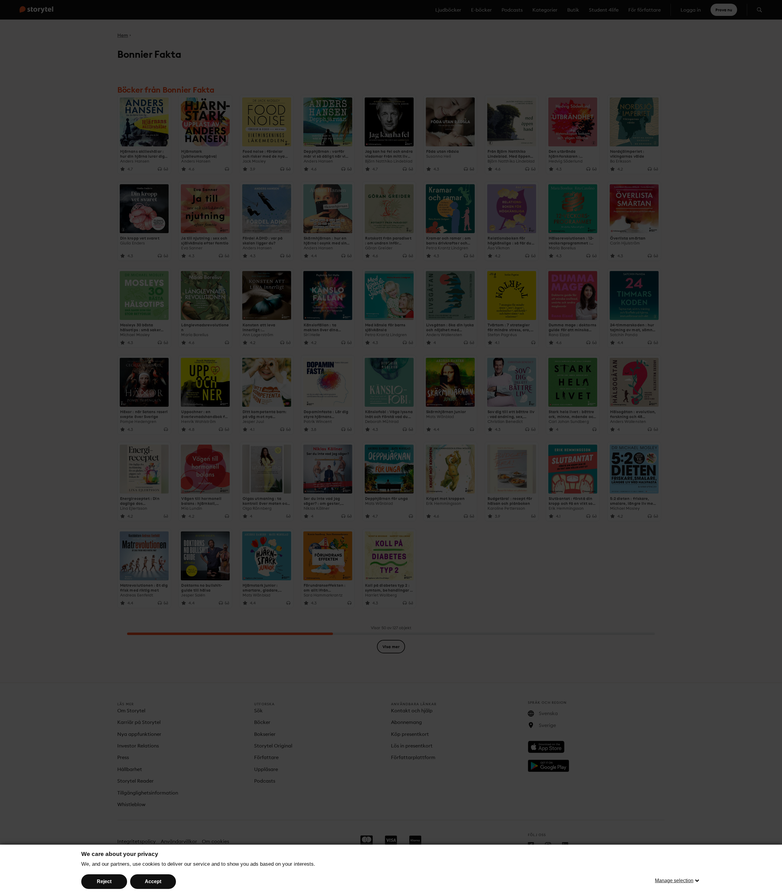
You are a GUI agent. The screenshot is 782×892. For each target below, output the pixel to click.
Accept (153, 881)
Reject (104, 881)
